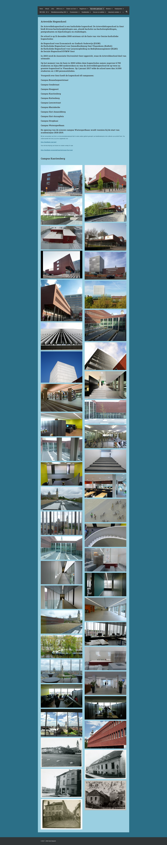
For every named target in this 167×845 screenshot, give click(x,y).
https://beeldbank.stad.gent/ (48, 142)
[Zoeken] (126, 11)
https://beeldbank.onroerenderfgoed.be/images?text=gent (57, 150)
